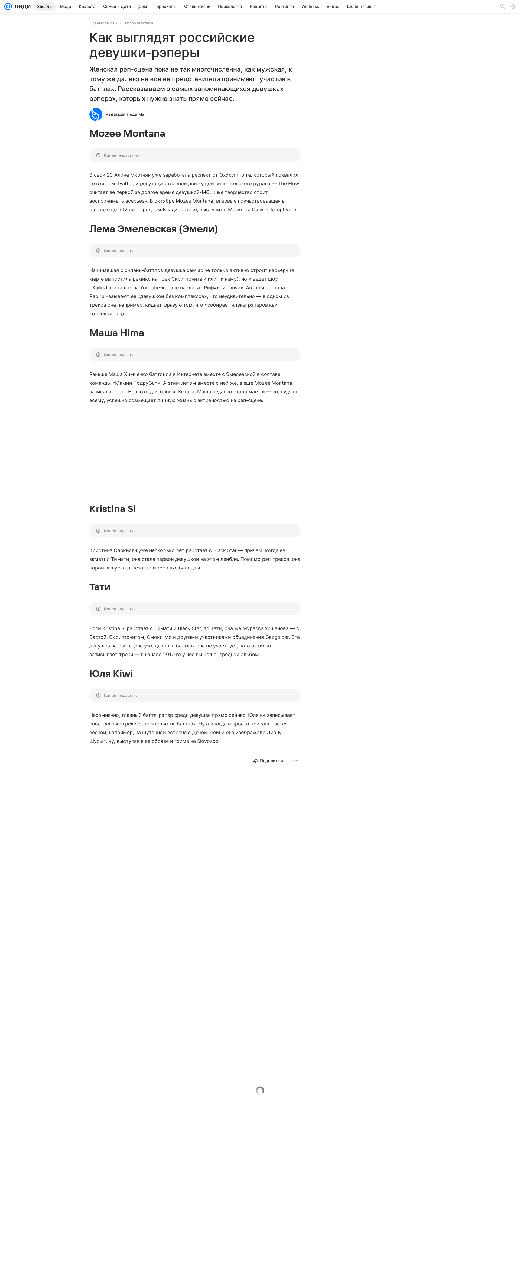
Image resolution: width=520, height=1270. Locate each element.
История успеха (139, 23)
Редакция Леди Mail (126, 114)
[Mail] (8, 6)
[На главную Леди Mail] (21, 6)
